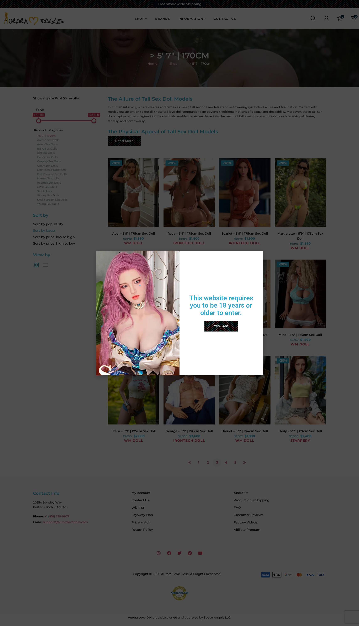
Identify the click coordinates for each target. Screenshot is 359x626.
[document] (179, 313)
